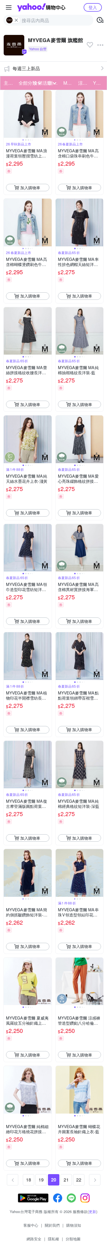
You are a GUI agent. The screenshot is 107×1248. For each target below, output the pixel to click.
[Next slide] (48, 114)
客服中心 (30, 1225)
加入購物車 (30, 187)
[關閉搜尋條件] (16, 20)
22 (78, 1179)
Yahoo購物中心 (41, 7)
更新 (92, 1211)
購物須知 (73, 1225)
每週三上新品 (26, 68)
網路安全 (34, 1238)
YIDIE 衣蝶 (98, 83)
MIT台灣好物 (69, 83)
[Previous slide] (7, 114)
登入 (92, 7)
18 (28, 1179)
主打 (8, 83)
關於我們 (52, 1225)
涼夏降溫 (84, 83)
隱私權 (53, 1238)
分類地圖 (73, 1238)
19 (41, 1179)
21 (66, 1179)
